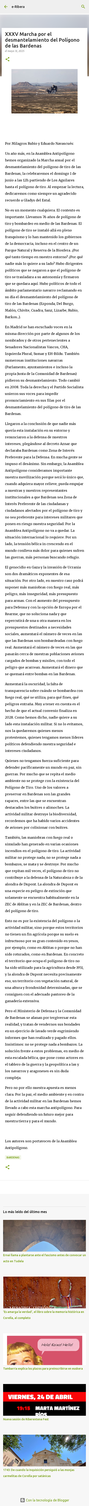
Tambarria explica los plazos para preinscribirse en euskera (43, 1368)
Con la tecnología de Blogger (47, 1500)
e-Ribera (18, 7)
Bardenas (13, 1157)
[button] (7, 59)
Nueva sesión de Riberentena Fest (26, 1419)
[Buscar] (83, 7)
